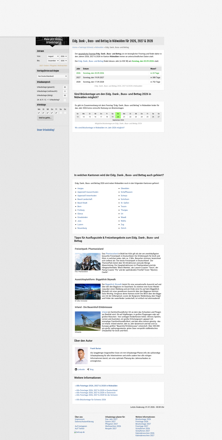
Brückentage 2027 (143, 424)
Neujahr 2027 (111, 428)
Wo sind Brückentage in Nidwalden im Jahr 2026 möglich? (99, 128)
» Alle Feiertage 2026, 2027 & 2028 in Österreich (95, 393)
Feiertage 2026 (142, 421)
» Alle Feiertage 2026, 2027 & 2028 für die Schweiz (96, 395)
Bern (79, 206)
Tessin (123, 206)
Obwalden (125, 188)
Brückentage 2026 (143, 419)
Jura (79, 221)
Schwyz (124, 195)
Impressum (80, 419)
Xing (91, 369)
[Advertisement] (111, 18)
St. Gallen (125, 203)
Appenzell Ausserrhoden (87, 192)
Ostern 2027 (110, 421)
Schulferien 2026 (143, 428)
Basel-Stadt (82, 203)
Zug (122, 224)
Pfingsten (53, 66)
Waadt (123, 217)
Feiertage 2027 (142, 426)
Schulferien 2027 (143, 431)
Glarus (80, 214)
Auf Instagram (81, 426)
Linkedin (81, 369)
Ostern (46, 66)
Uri (122, 214)
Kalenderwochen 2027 (145, 435)
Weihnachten (62, 66)
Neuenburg (82, 228)
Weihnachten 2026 (113, 426)
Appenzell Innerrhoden (86, 195)
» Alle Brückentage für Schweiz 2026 (90, 399)
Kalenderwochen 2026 (145, 433)
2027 (41, 66)
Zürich (123, 228)
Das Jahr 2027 (111, 419)
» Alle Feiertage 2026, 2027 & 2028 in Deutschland (96, 390)
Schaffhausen (126, 192)
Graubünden (82, 217)
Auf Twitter (79, 428)
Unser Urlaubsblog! (46, 129)
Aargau (80, 188)
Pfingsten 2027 (111, 424)
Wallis (123, 221)
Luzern (80, 224)
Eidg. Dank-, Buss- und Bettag (90, 61)
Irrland (104, 312)
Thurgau (124, 210)
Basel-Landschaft (84, 199)
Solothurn (125, 199)
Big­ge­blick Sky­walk (113, 284)
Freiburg (80, 210)
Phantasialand (112, 253)
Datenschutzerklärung (84, 421)
